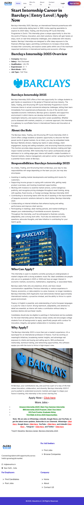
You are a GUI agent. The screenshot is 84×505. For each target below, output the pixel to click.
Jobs (25, 3)
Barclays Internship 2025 (48, 431)
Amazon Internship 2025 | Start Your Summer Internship (42, 407)
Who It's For (32, 3)
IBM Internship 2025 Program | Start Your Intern (42, 410)
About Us (42, 3)
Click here (60, 427)
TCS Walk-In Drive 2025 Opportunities (42, 415)
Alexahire (21, 431)
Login (63, 3)
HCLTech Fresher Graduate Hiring (42, 412)
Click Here (40, 427)
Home (18, 3)
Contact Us (51, 3)
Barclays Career (32, 431)
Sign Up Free (74, 3)
